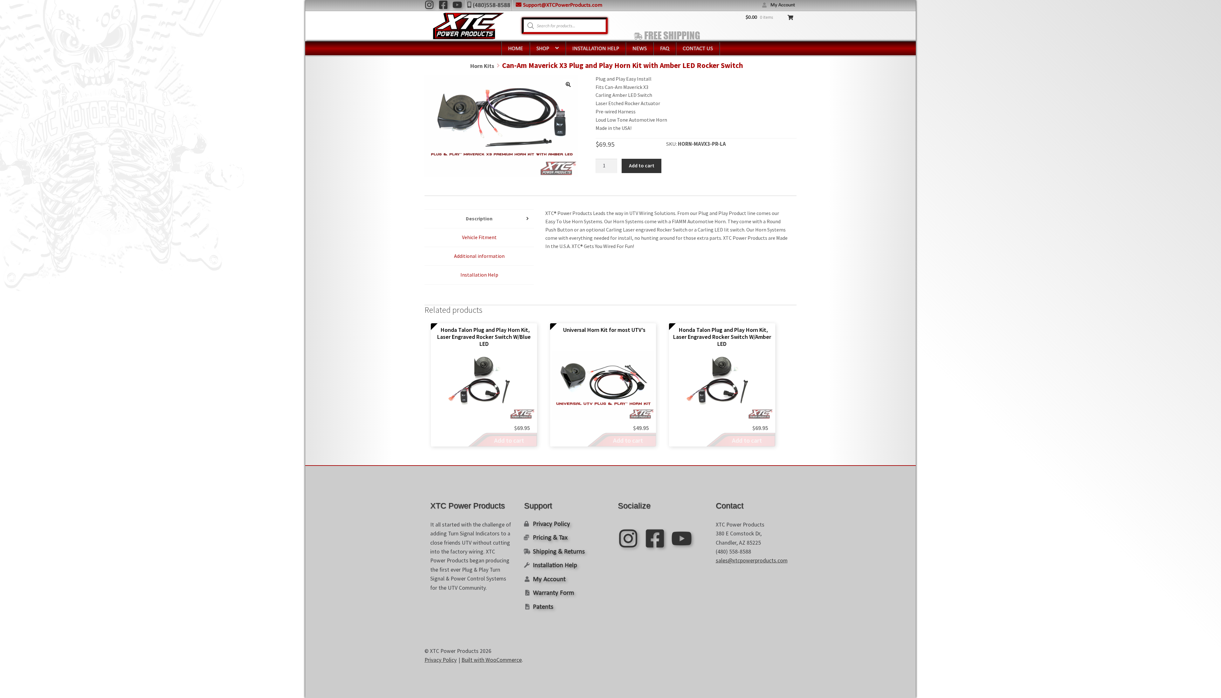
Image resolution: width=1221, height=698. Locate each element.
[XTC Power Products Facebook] (443, 5)
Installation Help (595, 49)
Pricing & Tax (550, 537)
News (639, 49)
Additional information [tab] (479, 256)
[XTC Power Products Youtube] (457, 5)
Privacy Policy (551, 524)
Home (515, 49)
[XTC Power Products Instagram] (429, 5)
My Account (782, 5)
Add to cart (641, 165)
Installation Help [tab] (479, 275)
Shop (542, 49)
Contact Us (698, 49)
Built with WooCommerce (491, 659)
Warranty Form (553, 593)
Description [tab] (479, 218)
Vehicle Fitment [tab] (479, 237)
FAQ (664, 49)
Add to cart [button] (509, 440)
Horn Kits (482, 66)
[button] (568, 84)
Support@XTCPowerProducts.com (562, 5)
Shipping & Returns (559, 551)
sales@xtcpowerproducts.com (752, 560)
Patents (543, 607)
